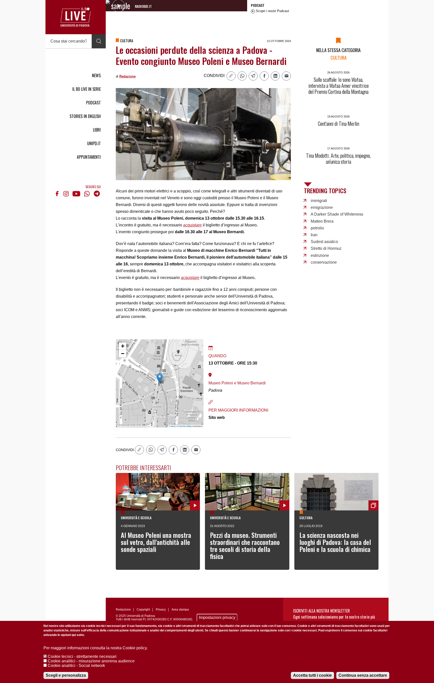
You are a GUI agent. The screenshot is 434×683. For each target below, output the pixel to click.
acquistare (192, 225)
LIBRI (97, 130)
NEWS (96, 75)
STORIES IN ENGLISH (85, 116)
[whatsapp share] (242, 76)
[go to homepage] (75, 17)
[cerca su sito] (99, 41)
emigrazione (322, 207)
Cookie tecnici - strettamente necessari (82, 656)
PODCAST (93, 103)
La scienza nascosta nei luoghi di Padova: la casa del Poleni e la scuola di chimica (335, 542)
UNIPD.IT (94, 143)
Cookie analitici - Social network (76, 665)
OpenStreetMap (185, 426)
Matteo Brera (322, 221)
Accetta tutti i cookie (312, 675)
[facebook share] (264, 76)
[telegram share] (253, 76)
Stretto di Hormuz (326, 248)
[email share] (286, 76)
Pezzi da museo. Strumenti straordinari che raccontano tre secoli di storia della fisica (245, 545)
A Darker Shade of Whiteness (337, 214)
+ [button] (122, 346)
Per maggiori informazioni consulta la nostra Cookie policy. (95, 648)
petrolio (317, 228)
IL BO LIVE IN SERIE (86, 89)
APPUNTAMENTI (89, 157)
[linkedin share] (275, 76)
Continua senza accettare (363, 675)
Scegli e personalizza (66, 675)
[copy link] (231, 76)
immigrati (319, 200)
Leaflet (172, 426)
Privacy (161, 609)
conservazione (324, 262)
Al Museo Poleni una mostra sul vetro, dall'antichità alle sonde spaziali (156, 542)
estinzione (320, 255)
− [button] (122, 353)
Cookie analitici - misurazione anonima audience (91, 661)
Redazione (127, 76)
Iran (314, 235)
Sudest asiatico (324, 241)
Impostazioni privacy (217, 617)
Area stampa (180, 609)
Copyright (143, 609)
